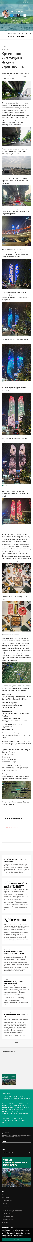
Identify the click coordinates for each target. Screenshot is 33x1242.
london (27, 1107)
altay (21, 1096)
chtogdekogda (12, 1101)
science (27, 1116)
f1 (16, 1103)
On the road (21, 37)
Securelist (5, 1222)
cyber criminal (22, 1101)
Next (27, 376)
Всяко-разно (11, 33)
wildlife (4, 1122)
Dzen (18, 15)
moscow (23, 1109)
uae (12, 1120)
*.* (3, 33)
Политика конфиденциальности (12, 1211)
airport (16, 1096)
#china (4, 46)
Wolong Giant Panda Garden (11, 718)
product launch (7, 1116)
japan (24, 1105)
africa (4, 1096)
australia (5, 1099)
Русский (25, 2)
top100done (5, 1120)
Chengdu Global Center (10, 707)
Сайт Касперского (7, 1217)
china (4, 1101)
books (23, 1099)
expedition (11, 1103)
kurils (12, 1107)
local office (19, 1107)
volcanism (22, 1120)
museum (4, 1111)
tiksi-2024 (14, 1118)
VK (15, 15)
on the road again (7, 1114)
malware (4, 1109)
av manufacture (14, 1099)
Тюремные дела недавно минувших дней (14, 982)
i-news (26, 1103)
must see (11, 1111)
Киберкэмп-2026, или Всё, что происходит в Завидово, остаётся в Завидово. (15, 885)
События (11, 37)
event (4, 1103)
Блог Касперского (7, 1219)
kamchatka (5, 1107)
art (26, 1096)
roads (15, 1116)
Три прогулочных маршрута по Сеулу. (16, 1016)
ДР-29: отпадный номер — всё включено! (16, 861)
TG (11, 15)
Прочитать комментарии (13, 818)
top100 (20, 1118)
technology (5, 1118)
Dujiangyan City (7, 729)
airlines (10, 1096)
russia (21, 1116)
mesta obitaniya (14, 1109)
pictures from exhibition (22, 1114)
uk (16, 1120)
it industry (18, 1105)
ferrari (21, 1103)
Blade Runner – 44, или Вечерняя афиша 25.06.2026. (15, 952)
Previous (6, 376)
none (17, 1111)
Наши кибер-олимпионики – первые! (15, 921)
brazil (28, 1099)
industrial (5, 1105)
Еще (16, 1042)
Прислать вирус (7, 1214)
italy (11, 1105)
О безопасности (25, 33)
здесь (18, 256)
